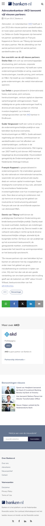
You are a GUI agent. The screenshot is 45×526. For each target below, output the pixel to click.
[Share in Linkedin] (31, 303)
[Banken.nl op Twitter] (13, 521)
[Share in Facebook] (14, 303)
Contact (5, 475)
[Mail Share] (39, 303)
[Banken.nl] (25, 2)
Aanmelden (34, 439)
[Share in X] (22, 303)
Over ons (5, 463)
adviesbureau (7, 286)
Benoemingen (16, 292)
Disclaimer (6, 487)
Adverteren (6, 467)
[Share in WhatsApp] (6, 303)
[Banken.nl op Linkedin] (25, 521)
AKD (30, 24)
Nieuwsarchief (7, 471)
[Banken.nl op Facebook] (19, 521)
